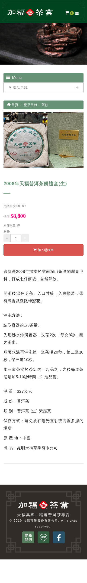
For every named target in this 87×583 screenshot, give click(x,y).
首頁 (14, 105)
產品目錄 (20, 88)
